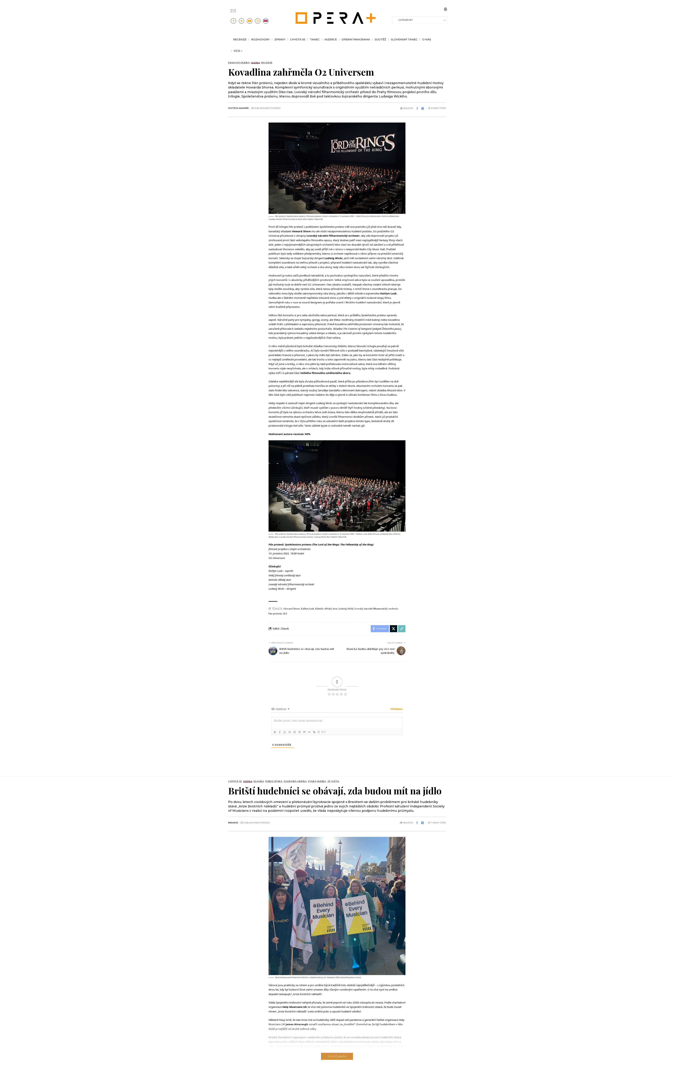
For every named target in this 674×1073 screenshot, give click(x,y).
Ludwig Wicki (346, 608)
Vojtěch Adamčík (238, 108)
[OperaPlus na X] (241, 21)
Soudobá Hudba (295, 781)
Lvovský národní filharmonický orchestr (376, 608)
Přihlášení (396, 709)
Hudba (255, 62)
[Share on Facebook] (417, 108)
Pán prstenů (275, 613)
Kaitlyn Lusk (307, 608)
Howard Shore (292, 608)
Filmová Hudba (239, 62)
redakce (233, 822)
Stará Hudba (317, 781)
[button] (445, 9)
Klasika (259, 781)
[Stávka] (289, 732)
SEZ (285, 613)
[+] (324, 731)
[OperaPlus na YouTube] (249, 21)
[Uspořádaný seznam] (294, 732)
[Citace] (304, 732)
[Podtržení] (284, 732)
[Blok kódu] (309, 732)
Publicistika (273, 781)
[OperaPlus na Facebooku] (233, 21)
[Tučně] (274, 732)
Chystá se (235, 781)
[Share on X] (393, 628)
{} (319, 731)
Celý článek (337, 1056)
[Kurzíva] (279, 732)
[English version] (266, 21)
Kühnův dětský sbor (326, 608)
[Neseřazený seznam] (299, 732)
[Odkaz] (314, 732)
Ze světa (333, 781)
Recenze (267, 62)
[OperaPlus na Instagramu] (257, 21)
